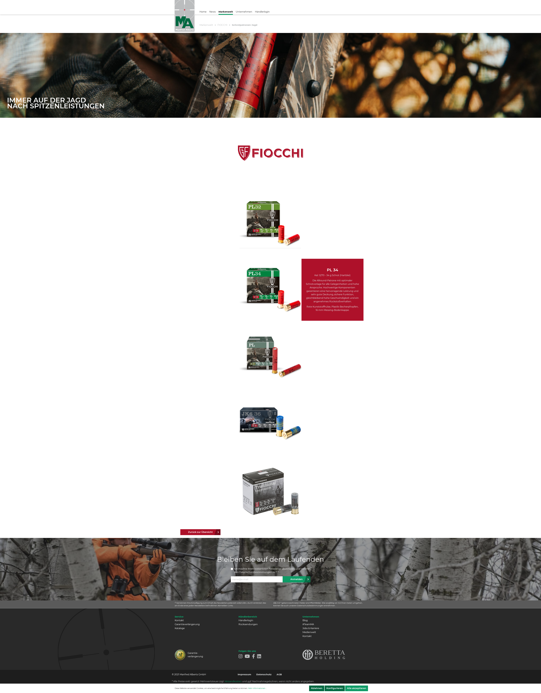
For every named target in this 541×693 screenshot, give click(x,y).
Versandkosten (233, 681)
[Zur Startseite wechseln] (184, 15)
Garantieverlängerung (187, 624)
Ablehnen (316, 688)
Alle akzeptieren (356, 688)
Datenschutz (263, 674)
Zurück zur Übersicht (200, 532)
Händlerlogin (246, 620)
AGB (279, 674)
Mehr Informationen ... (257, 688)
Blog (305, 620)
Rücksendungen (248, 624)
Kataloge (180, 628)
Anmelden (296, 579)
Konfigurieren (334, 688)
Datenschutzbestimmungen (255, 572)
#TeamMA (308, 624)
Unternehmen (310, 616)
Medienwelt (309, 632)
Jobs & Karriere (310, 628)
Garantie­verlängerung (195, 655)
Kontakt (179, 620)
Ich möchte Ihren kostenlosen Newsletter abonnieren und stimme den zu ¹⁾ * (272, 570)
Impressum (244, 674)
